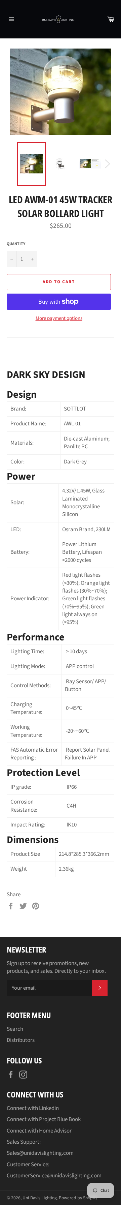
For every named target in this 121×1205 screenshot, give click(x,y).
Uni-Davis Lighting (40, 1198)
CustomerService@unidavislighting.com (54, 1176)
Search (15, 1029)
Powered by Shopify (78, 1198)
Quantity (16, 244)
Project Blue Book (60, 1119)
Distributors (21, 1040)
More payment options (59, 318)
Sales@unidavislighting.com (40, 1153)
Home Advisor (55, 1131)
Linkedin (49, 1108)
